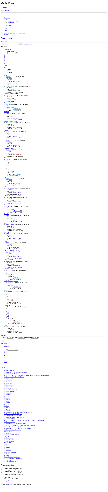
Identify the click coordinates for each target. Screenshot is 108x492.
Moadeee (6, 232)
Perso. (5, 241)
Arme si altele (7, 204)
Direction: (28, 337)
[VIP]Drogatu (9, 122)
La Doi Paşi (7, 84)
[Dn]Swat (8, 150)
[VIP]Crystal (17, 278)
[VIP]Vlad (8, 77)
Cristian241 (9, 261)
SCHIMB (6, 112)
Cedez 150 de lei (8, 139)
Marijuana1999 (10, 206)
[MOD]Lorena (10, 188)
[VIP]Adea (9, 104)
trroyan (8, 113)
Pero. (5, 186)
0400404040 (9, 282)
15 (8, 165)
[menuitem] (12, 21)
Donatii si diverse (8, 268)
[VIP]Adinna (17, 201)
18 (8, 169)
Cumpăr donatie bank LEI (11, 121)
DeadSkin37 (9, 291)
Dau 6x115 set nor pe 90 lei (11, 250)
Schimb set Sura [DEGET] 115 (12, 93)
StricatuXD (9, 197)
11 (8, 314)
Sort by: (16, 337)
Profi (5, 75)
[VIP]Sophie (17, 109)
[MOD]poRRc (10, 86)
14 (8, 163)
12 (8, 316)
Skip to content (5, 10)
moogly (8, 252)
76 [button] (4, 63)
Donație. (6, 214)
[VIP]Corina (17, 220)
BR (5, 177)
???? (5, 157)
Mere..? (6, 325)
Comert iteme (7, 38)
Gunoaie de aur (8, 305)
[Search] (18, 14)
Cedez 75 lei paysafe (9, 259)
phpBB (9, 484)
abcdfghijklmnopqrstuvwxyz (11, 281)
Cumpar (6, 130)
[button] (7, 49)
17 (8, 168)
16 (8, 166)
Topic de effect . (8, 103)
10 (8, 313)
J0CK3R (8, 131)
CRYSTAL (9, 270)
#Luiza (7, 326)
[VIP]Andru (9, 159)
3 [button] (4, 57)
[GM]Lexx (17, 247)
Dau (5, 290)
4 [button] (4, 59)
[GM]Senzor (17, 154)
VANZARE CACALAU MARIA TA (14, 195)
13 (8, 317)
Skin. (5, 223)
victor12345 (9, 233)
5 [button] (4, 60)
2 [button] (4, 56)
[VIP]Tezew (9, 95)
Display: (4, 337)
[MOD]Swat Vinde (9, 148)
